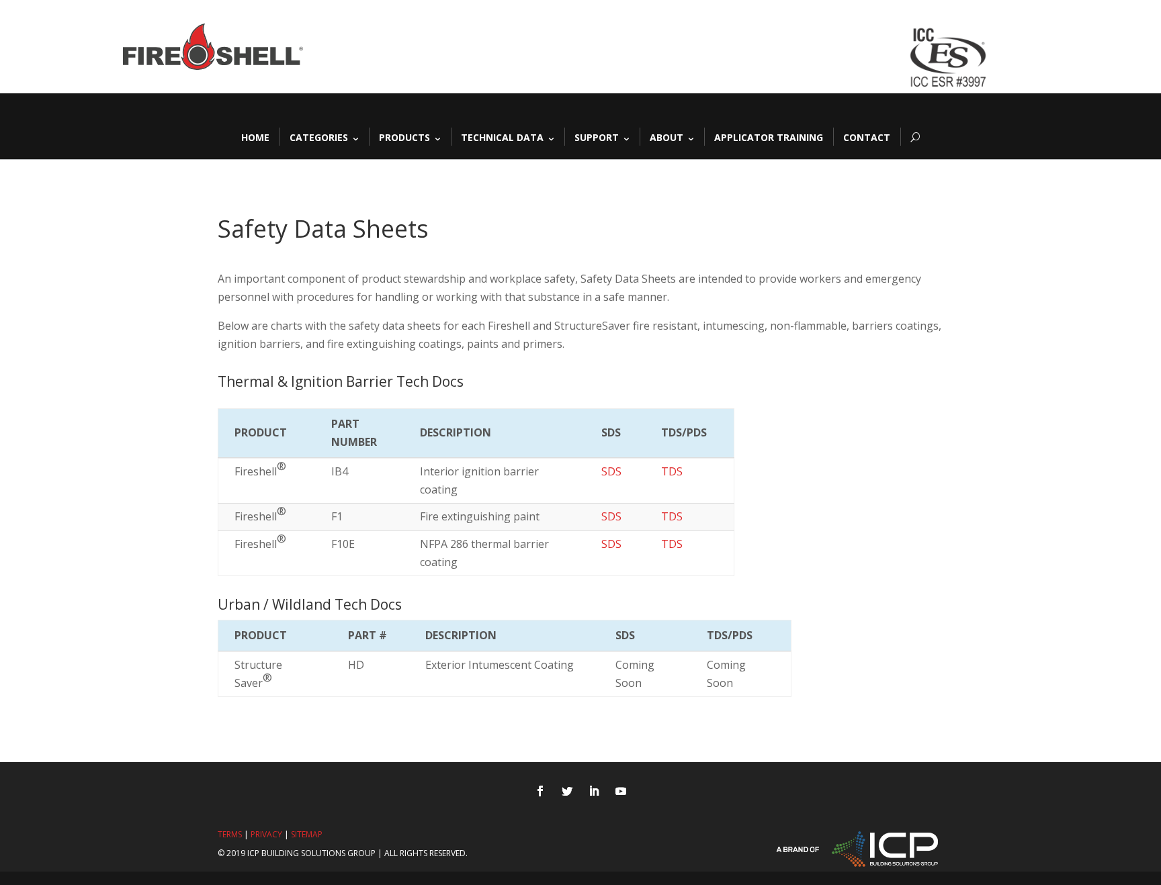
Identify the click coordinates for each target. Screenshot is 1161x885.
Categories (319, 136)
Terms (230, 834)
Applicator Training (768, 136)
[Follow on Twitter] (567, 791)
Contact (866, 136)
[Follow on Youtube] (621, 791)
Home (255, 136)
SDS (611, 471)
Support (596, 136)
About (666, 136)
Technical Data (502, 136)
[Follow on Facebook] (540, 791)
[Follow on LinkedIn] (594, 791)
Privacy (266, 834)
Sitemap (306, 834)
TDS (672, 471)
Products (404, 136)
